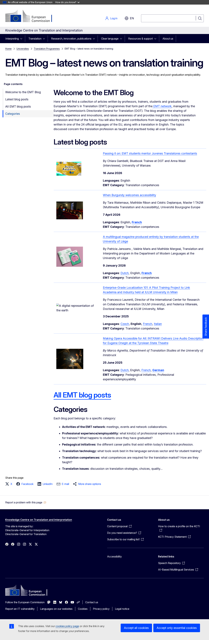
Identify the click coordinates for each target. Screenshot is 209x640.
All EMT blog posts (18, 106)
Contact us (91, 602)
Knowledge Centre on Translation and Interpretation (38, 519)
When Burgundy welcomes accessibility (129, 195)
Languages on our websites (56, 608)
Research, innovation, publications (71, 38)
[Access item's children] (22, 38)
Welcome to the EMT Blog (23, 92)
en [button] (132, 18)
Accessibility (114, 556)
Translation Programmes (47, 48)
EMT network (162, 106)
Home (8, 48)
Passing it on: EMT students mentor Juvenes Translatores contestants (150, 153)
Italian (158, 324)
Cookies (83, 608)
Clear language (110, 38)
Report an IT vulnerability (20, 608)
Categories (12, 113)
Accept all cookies (136, 628)
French (147, 324)
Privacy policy (101, 608)
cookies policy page (67, 626)
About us (167, 38)
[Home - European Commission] (31, 16)
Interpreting (12, 38)
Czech (125, 324)
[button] (9, 484)
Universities (22, 48)
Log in (113, 18)
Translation (34, 38)
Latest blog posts (16, 99)
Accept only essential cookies (177, 628)
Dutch (125, 273)
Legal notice (122, 608)
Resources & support (140, 38)
